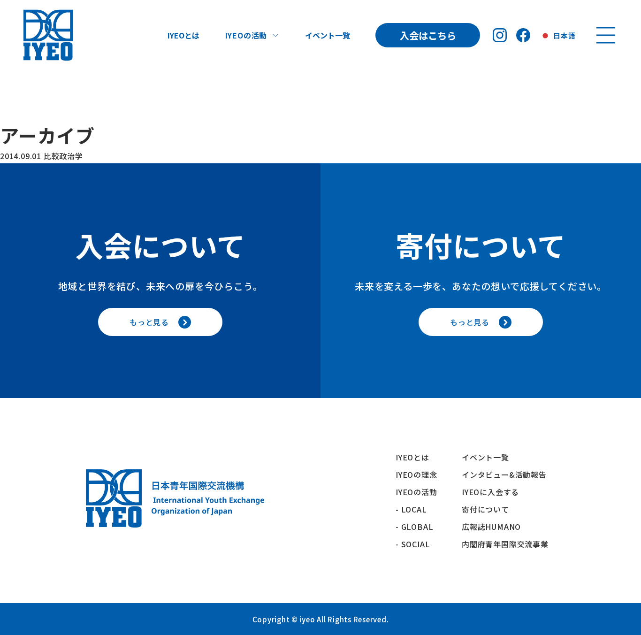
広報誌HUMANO (491, 526)
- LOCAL (411, 509)
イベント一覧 (327, 35)
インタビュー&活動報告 (504, 474)
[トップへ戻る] (48, 35)
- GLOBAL (414, 526)
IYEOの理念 (416, 474)
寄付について (489, 509)
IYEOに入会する (494, 491)
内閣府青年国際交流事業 (505, 544)
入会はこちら (428, 35)
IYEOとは (183, 35)
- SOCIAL (413, 544)
